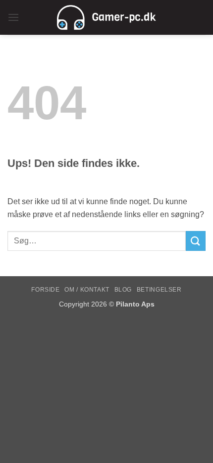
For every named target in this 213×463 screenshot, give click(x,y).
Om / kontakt (86, 289)
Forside (45, 289)
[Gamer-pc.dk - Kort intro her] (106, 17)
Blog (123, 289)
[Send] (196, 240)
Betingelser (159, 289)
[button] (13, 17)
